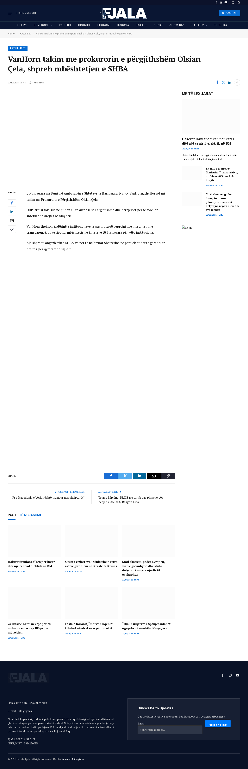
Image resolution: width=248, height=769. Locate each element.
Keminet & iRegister (73, 759)
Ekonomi (104, 25)
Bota (140, 25)
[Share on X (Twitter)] (223, 82)
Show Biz (177, 25)
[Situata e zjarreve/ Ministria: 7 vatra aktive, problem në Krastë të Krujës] (91, 541)
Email (141, 723)
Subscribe (218, 725)
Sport (158, 25)
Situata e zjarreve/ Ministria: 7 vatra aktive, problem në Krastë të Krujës (91, 564)
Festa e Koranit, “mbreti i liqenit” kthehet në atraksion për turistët (89, 626)
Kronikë (84, 25)
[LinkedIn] (12, 211)
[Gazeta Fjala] (124, 13)
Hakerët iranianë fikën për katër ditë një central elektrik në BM (31, 564)
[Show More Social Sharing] (237, 82)
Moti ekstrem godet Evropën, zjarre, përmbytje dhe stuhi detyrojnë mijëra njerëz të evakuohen (143, 568)
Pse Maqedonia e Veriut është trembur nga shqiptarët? (48, 497)
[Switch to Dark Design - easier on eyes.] (233, 2)
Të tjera (220, 25)
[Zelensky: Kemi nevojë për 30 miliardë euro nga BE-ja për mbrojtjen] (34, 603)
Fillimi (22, 25)
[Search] (238, 2)
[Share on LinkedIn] (229, 82)
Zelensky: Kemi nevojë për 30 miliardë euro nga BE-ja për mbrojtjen (29, 628)
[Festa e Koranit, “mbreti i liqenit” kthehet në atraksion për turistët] (91, 603)
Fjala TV (197, 25)
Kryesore (41, 25)
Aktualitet (18, 48)
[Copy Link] (12, 229)
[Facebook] (12, 203)
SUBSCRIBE (229, 13)
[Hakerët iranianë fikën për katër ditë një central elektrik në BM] (34, 541)
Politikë (65, 25)
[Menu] (10, 13)
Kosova (123, 25)
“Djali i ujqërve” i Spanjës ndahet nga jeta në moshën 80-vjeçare (146, 626)
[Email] (12, 220)
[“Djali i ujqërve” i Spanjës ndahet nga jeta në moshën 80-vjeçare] (148, 603)
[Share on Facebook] (217, 82)
